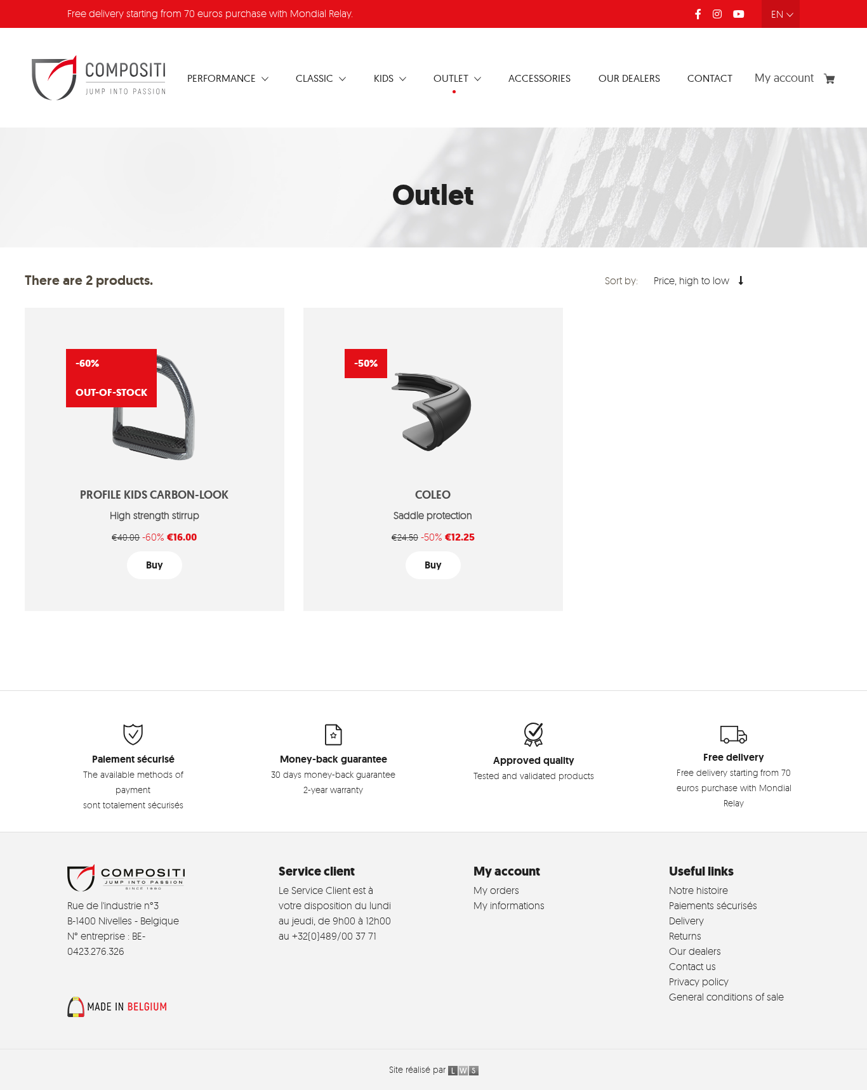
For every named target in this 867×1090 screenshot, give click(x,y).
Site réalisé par (418, 1069)
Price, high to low (693, 280)
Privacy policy (699, 981)
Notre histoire (698, 890)
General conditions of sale (726, 996)
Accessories (539, 78)
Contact (709, 78)
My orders (496, 890)
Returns (685, 935)
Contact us (692, 966)
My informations (509, 905)
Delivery (686, 920)
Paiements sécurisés (713, 905)
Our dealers (629, 78)
